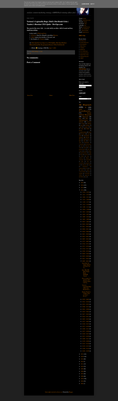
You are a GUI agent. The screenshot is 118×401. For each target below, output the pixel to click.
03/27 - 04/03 (85, 321)
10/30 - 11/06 (85, 209)
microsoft (89, 122)
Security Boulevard (84, 42)
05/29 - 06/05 (85, 299)
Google (83, 123)
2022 (82, 190)
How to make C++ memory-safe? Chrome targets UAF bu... (86, 280)
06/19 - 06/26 (85, 256)
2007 (82, 373)
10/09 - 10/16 (85, 217)
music (86, 168)
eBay (82, 161)
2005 (82, 378)
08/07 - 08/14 (85, 239)
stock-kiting (87, 173)
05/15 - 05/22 (85, 304)
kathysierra (84, 164)
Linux (88, 156)
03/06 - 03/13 (85, 329)
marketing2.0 (85, 166)
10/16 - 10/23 (85, 214)
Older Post (72, 95)
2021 (82, 354)
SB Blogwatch (85, 104)
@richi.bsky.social (86, 20)
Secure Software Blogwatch (85, 114)
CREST (81, 58)
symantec (86, 127)
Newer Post (30, 95)
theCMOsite (81, 176)
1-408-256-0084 (84, 30)
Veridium (82, 47)
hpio (80, 140)
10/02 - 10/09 (85, 219)
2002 (82, 383)
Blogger (71, 392)
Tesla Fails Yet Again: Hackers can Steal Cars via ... (86, 265)
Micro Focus (83, 46)
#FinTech (64, 43)
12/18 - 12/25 (85, 192)
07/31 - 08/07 (85, 241)
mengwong (81, 168)
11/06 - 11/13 (85, 207)
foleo (88, 161)
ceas (89, 147)
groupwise (88, 163)
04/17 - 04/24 (85, 314)
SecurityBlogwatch (84, 111)
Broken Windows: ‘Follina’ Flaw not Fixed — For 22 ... (86, 294)
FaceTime (86, 154)
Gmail (89, 132)
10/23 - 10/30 (85, 212)
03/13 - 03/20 (85, 326)
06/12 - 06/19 (85, 258)
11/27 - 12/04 (85, 199)
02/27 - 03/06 (85, 331)
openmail (81, 137)
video (84, 140)
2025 (82, 182)
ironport (80, 151)
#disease (55, 35)
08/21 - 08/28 (85, 234)
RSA (87, 118)
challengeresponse (83, 120)
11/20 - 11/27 (85, 202)
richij (85, 23)
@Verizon (33, 35)
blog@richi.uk (86, 32)
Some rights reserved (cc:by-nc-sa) (53, 392)
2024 (82, 185)
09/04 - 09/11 (85, 229)
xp (85, 176)
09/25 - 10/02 (85, 221)
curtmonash (81, 159)
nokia (82, 128)
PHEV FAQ (82, 35)
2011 (82, 364)
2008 (82, 371)
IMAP (82, 156)
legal (82, 125)
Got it (92, 4)
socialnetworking (83, 132)
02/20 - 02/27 (85, 334)
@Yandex (41, 39)
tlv (30, 53)
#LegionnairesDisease (47, 45)
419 (89, 140)
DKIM (87, 128)
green (88, 149)
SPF (80, 139)
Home (51, 95)
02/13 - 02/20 (85, 336)
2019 (82, 359)
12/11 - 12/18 (85, 194)
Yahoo (80, 147)
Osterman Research (84, 56)
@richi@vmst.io (86, 27)
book (84, 51)
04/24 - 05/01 (85, 311)
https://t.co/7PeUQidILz (49, 43)
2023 (82, 187)
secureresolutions (82, 171)
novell (90, 168)
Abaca (80, 142)
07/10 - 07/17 (85, 249)
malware (81, 122)
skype (88, 171)
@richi (84, 18)
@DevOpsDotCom (36, 43)
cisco (88, 134)
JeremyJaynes (88, 144)
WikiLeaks (87, 146)
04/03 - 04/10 (85, 319)
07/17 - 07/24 (85, 246)
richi (85, 25)
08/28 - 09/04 (85, 231)
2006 (82, 376)
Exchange (87, 125)
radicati (82, 170)
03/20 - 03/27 (85, 324)
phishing (89, 123)
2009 (82, 369)
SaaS (82, 146)
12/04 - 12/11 (85, 197)
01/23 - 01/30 (85, 343)
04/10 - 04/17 (85, 316)
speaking (80, 173)
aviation (84, 147)
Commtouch (81, 144)
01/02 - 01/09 (85, 351)
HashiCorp (82, 49)
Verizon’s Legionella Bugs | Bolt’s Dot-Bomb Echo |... (86, 287)
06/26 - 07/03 (85, 253)
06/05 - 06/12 (85, 261)
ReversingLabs (83, 44)
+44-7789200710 (85, 28)
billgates (87, 158)
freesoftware (81, 163)
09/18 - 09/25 (85, 224)
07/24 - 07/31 (85, 244)
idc (79, 164)
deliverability (88, 159)
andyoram (81, 158)
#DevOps (58, 43)
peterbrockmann (84, 152)
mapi (85, 151)
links (80, 118)
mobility (89, 151)
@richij (85, 21)
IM (90, 154)
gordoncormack (82, 149)
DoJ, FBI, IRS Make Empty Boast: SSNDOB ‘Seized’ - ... (85, 273)
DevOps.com (83, 40)
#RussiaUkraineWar (35, 45)
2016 (82, 361)
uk (90, 127)
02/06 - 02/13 (85, 338)
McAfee (87, 137)
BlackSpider (86, 142)
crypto (80, 127)
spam (80, 109)
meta (80, 135)
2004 (82, 381)
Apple (90, 152)
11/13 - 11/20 (85, 204)
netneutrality (86, 135)
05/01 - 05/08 (85, 309)
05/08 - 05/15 (85, 306)
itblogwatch (85, 116)
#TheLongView (41, 33)
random (87, 170)
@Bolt (33, 37)
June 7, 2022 (52, 48)
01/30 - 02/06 (85, 341)
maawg (90, 164)
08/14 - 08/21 (85, 236)
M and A (83, 134)
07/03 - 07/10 (85, 251)
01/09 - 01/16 (85, 348)
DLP (81, 154)
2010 (82, 366)
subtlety (80, 175)
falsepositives (86, 139)
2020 (82, 356)
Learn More (85, 4)
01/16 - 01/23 (85, 346)
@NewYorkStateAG (58, 45)
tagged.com (87, 175)
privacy (80, 130)
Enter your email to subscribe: (83, 82)
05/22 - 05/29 (85, 302)
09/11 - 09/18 (85, 226)
